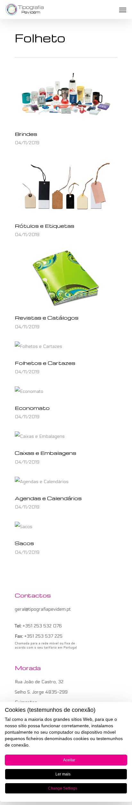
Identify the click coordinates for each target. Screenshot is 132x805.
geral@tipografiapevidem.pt (43, 609)
